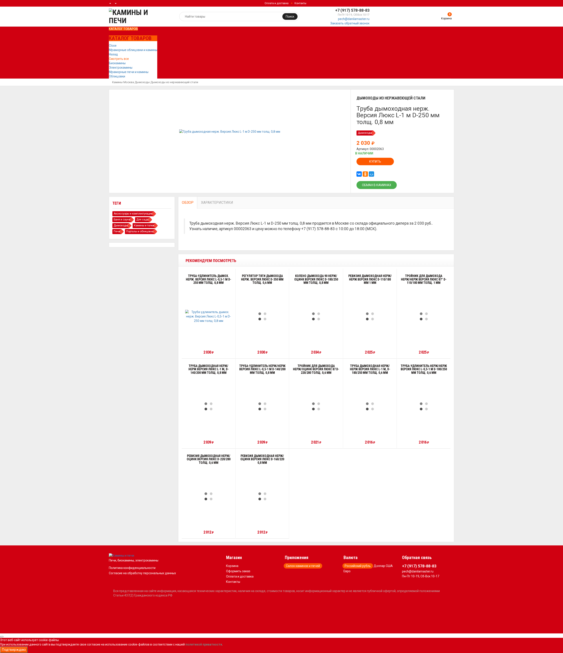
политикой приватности (203, 644)
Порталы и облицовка (140, 231)
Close (113, 45)
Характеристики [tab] (217, 202)
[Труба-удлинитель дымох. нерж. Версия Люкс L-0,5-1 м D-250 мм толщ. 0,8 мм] (208, 316)
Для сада (142, 219)
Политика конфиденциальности (132, 568)
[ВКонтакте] (359, 174)
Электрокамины (120, 67)
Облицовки (117, 76)
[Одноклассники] (365, 174)
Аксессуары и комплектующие (133, 213)
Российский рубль (358, 566)
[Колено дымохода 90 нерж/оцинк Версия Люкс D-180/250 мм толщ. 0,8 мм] (316, 316)
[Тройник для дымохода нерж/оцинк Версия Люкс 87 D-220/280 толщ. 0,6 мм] (316, 406)
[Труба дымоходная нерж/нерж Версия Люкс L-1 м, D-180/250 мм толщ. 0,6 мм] (370, 406)
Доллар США (383, 566)
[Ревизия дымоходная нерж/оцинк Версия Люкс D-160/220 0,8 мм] (262, 496)
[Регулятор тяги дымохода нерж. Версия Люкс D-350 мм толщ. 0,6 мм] (262, 316)
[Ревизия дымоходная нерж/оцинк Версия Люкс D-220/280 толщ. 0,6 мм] (208, 496)
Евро (347, 571)
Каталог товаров (123, 29)
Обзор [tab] (188, 202)
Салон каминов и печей (303, 566)
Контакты (300, 3)
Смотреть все (119, 59)
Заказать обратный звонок (349, 23)
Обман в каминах (376, 185)
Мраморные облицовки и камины (133, 50)
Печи (117, 231)
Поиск (290, 16)
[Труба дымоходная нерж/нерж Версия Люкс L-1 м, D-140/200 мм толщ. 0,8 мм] (208, 406)
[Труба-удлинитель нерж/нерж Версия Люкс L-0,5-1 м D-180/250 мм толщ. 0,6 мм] (424, 406)
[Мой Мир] (371, 174)
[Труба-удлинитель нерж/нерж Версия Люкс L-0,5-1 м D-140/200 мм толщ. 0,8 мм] (262, 406)
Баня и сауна (122, 219)
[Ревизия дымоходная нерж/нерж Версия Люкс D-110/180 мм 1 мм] (370, 316)
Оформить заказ (238, 571)
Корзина (232, 566)
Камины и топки (144, 225)
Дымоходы (142, 82)
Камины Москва (123, 82)
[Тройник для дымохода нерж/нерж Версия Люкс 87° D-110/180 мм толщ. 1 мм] (424, 316)
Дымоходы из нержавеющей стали (174, 82)
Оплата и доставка (277, 3)
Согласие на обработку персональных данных (142, 573)
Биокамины (117, 63)
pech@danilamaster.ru (353, 19)
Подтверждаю (14, 649)
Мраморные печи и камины (128, 72)
